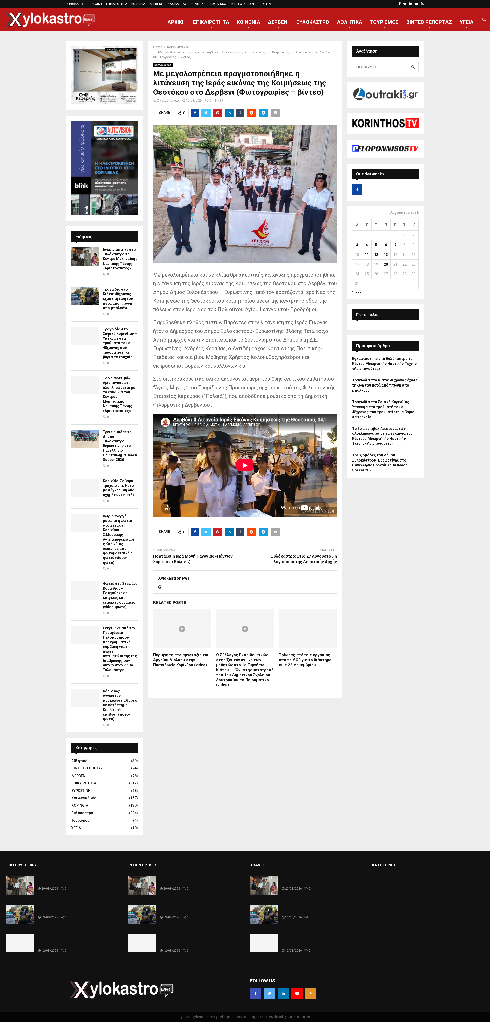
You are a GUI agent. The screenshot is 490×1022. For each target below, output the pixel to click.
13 (386, 255)
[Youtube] (297, 993)
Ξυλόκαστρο (82, 813)
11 (367, 255)
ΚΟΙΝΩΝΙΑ (138, 4)
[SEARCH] (413, 67)
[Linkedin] (283, 993)
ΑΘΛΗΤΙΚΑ (197, 4)
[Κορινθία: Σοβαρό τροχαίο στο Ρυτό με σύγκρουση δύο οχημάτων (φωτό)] (85, 488)
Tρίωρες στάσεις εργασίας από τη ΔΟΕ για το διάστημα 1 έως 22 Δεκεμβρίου (307, 660)
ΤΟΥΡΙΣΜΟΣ (218, 4)
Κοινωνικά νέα (163, 65)
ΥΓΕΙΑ (267, 4)
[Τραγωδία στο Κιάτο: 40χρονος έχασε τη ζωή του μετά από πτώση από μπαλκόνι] (85, 296)
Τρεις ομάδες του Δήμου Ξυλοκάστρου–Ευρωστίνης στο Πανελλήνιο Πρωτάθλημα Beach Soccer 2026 (120, 446)
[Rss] (310, 993)
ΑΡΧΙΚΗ (96, 4)
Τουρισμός (80, 820)
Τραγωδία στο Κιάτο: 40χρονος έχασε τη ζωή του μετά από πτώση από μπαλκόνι (118, 298)
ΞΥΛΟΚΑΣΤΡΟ (176, 4)
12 (376, 255)
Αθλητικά (79, 761)
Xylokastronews (168, 100)
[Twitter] (269, 993)
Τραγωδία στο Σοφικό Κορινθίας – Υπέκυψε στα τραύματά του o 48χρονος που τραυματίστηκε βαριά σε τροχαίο (120, 343)
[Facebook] (255, 993)
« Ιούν (356, 291)
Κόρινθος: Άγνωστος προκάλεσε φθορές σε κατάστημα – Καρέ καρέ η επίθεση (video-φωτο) (120, 705)
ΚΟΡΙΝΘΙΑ (79, 805)
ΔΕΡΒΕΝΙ (156, 4)
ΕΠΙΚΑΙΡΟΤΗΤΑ (116, 4)
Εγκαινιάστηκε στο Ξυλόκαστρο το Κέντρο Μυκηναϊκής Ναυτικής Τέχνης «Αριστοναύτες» (120, 258)
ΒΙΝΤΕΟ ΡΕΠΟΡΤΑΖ (245, 4)
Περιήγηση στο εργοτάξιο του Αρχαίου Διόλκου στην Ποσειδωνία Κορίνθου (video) (181, 660)
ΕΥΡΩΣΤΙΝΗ (81, 791)
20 (386, 264)
